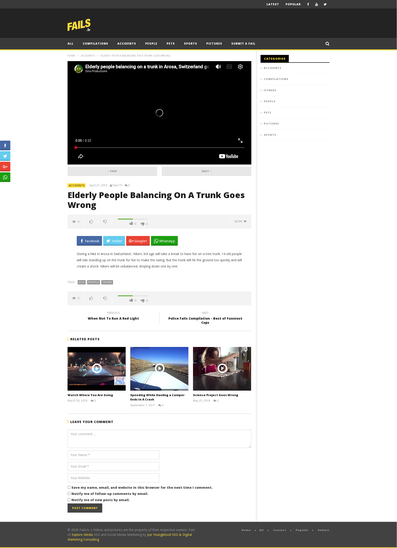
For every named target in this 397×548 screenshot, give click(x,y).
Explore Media (82, 534)
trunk (107, 282)
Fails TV (117, 185)
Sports (190, 43)
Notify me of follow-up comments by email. (109, 493)
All (71, 43)
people (93, 282)
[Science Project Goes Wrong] (222, 369)
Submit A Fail (243, 43)
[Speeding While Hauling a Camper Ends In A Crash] (159, 369)
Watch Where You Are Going (90, 395)
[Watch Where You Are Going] (97, 369)
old (82, 282)
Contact (279, 530)
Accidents (126, 43)
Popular (293, 4)
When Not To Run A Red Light (113, 316)
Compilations (95, 43)
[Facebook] (308, 4)
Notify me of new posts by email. (100, 500)
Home (71, 55)
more (239, 221)
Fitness (270, 90)
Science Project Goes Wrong (215, 395)
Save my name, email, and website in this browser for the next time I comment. (142, 487)
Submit (323, 530)
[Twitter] (325, 4)
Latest (273, 4)
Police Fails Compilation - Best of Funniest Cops (205, 318)
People (151, 43)
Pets (171, 43)
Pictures (214, 43)
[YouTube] (316, 4)
